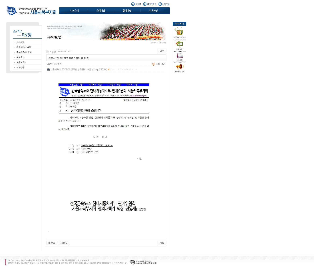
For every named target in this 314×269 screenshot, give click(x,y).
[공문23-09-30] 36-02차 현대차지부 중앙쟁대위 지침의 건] (64, 243)
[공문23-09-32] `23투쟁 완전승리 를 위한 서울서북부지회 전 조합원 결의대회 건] (51, 243)
